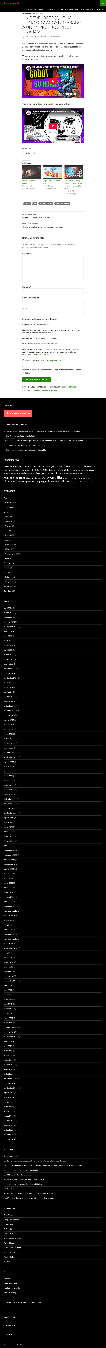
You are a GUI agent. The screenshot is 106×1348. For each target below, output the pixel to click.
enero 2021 (8, 846)
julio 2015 (8, 1097)
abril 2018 (8, 957)
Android (7, 466)
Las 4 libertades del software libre (17, 1175)
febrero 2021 (9, 841)
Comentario (28, 253)
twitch (88, 478)
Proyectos (100, 9)
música (62, 473)
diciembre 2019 (10, 906)
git (42, 470)
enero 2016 (8, 1069)
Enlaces (8, 577)
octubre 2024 (9, 673)
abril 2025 (8, 650)
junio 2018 (8, 953)
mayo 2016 (8, 1051)
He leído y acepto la (44, 360)
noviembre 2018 (10, 939)
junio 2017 (8, 995)
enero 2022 (8, 794)
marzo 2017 (8, 1009)
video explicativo (63, 203)
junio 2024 (8, 682)
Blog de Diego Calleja (12, 1238)
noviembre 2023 (10, 710)
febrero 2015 (9, 1120)
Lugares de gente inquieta (68, 9)
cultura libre (9, 470)
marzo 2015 (8, 1116)
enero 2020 (8, 901)
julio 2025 (8, 636)
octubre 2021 (9, 808)
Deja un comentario (51, 37)
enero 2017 (8, 1018)
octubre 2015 (9, 1083)
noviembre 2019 (10, 911)
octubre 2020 (9, 860)
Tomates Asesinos (13, 3)
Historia (8, 535)
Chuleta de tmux (10, 1189)
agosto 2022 (9, 762)
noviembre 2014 (10, 1134)
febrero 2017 (9, 1013)
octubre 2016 (9, 1032)
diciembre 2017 (10, 971)
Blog (5, 512)
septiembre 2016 (10, 1037)
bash (42, 467)
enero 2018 (8, 967)
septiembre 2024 (10, 678)
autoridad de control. (46, 354)
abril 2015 (8, 1111)
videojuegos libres (58, 481)
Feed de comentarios (12, 1288)
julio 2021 (8, 822)
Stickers (9, 507)
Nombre (26, 287)
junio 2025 (8, 641)
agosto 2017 (9, 985)
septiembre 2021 (10, 813)
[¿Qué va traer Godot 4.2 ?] (52, 172)
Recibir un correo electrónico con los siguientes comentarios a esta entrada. (51, 371)
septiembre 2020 (10, 864)
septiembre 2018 (10, 948)
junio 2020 (8, 878)
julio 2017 (8, 990)
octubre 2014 (9, 1139)
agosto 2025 (9, 631)
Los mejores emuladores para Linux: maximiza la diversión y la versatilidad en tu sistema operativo (43, 1165)
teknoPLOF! (8, 1224)
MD (37, 37)
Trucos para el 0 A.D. (12, 1156)
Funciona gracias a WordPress (14, 1345)
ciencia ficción (67, 467)
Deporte (7, 558)
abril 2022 (8, 780)
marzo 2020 (8, 892)
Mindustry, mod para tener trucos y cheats (21, 1170)
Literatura (9, 544)
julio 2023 (8, 724)
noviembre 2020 (10, 855)
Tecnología (27, 13)
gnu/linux (55, 470)
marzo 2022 (8, 785)
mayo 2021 (8, 827)
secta (39, 478)
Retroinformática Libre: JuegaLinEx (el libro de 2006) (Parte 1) (28, 1193)
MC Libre (7, 1262)
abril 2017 (8, 1004)
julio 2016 (8, 1046)
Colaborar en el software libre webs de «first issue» (42, 225)
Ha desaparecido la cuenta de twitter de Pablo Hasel (25, 1179)
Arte (5, 498)
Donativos (51, 9)
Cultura (7, 521)
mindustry (29, 473)
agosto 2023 (9, 720)
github (47, 469)
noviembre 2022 (10, 752)
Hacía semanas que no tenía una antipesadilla (28, 450)
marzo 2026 (8, 613)
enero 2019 (8, 929)
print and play (72, 473)
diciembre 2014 (10, 1130)
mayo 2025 (8, 645)
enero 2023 (8, 748)
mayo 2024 (8, 687)
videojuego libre (25, 481)
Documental (25, 470)
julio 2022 (8, 766)
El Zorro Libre (9, 1252)
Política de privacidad (52, 360)
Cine (7, 530)
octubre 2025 (9, 622)
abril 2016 (8, 1055)
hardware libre (83, 470)
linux (16, 473)
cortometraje (89, 466)
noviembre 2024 (10, 668)
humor (91, 470)
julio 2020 (8, 873)
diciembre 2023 (10, 706)
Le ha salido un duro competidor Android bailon (23, 1184)
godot (27, 203)
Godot (48, 50)
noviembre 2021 (10, 804)
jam (34, 203)
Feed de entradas (10, 1283)
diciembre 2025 (10, 617)
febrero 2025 (9, 659)
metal (22, 473)
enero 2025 (8, 664)
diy (20, 470)
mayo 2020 (8, 883)
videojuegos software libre (79, 482)
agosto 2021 (9, 818)
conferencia (79, 467)
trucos (78, 478)
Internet (7, 572)
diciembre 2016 (10, 1023)
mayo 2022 (8, 776)
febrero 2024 (9, 696)
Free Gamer (8, 1215)
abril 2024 (8, 692)
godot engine (72, 470)
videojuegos (39, 481)
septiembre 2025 (10, 627)
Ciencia (7, 516)
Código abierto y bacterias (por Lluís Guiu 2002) (23, 1302)
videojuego (10, 481)
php (66, 473)
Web (24, 308)
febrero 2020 (9, 897)
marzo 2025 (8, 654)
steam (74, 478)
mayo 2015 (8, 1106)
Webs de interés (87, 9)
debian (16, 470)
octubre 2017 (9, 976)
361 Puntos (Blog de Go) (13, 1248)
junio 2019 (8, 925)
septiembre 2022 (10, 757)
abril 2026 (8, 608)
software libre (53, 477)
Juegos (8, 540)
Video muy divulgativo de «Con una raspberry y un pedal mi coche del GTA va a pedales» (45, 431)
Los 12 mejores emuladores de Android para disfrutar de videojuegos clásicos (35, 1161)
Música (8, 549)
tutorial (83, 478)
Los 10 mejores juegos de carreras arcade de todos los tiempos (29, 1198)
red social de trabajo (16, 477)
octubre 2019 (9, 915)
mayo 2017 (8, 999)
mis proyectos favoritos (46, 473)
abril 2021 (8, 832)
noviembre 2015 (10, 1078)
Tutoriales (8, 591)
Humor (7, 568)
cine (74, 467)
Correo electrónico (31, 297)
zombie (90, 482)
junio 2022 (8, 771)
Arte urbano (10, 502)
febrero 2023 (9, 743)
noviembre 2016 (10, 1027)
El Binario (8, 1229)
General (7, 563)
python (79, 473)
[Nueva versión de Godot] (31, 172)
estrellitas (35, 469)
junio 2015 (8, 1102)
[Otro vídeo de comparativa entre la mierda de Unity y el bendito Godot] (74, 172)
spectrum (68, 478)
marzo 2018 (8, 962)
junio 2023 (8, 729)
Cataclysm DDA (53, 466)
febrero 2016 (9, 1065)
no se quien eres (46, 203)
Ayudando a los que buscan (26, 466)
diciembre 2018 (10, 934)
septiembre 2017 (10, 981)
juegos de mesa (9, 473)
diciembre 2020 (10, 850)
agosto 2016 (9, 1041)
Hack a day (8, 1234)
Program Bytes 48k (11, 1220)
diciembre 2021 (10, 799)
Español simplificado (35, 9)
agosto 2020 (9, 869)
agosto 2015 (9, 1092)
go (60, 470)
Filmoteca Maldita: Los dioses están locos (38, 216)
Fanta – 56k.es (9, 1257)
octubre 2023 (9, 715)
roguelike (32, 478)
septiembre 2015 (10, 1088)
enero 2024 (8, 701)
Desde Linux (9, 1243)
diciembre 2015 (10, 1074)
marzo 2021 (8, 836)
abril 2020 (8, 887)
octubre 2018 (9, 943)
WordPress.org (10, 1292)
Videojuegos (38, 13)
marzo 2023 (8, 738)
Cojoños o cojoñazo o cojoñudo (22, 436)
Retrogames (8, 582)
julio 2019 (8, 920)
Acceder (7, 1278)
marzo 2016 (8, 1060)
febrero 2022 (9, 790)
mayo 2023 (8, 734)
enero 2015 (8, 1125)
